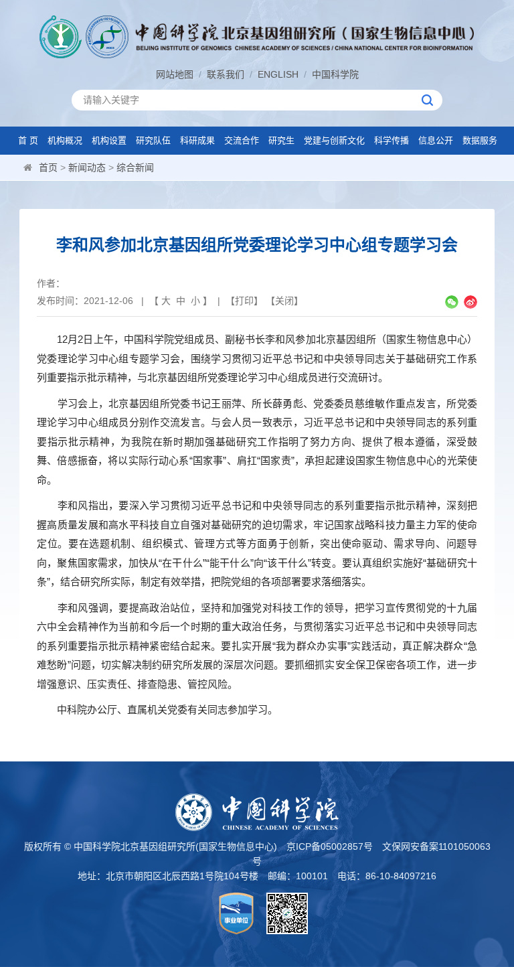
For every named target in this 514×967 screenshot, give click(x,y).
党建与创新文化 (334, 140)
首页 (48, 167)
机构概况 (65, 140)
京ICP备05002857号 (329, 846)
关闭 (284, 300)
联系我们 (225, 74)
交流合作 (241, 140)
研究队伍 (153, 140)
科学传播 (391, 140)
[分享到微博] (470, 302)
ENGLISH (278, 74)
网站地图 (174, 74)
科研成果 (197, 140)
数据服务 (479, 140)
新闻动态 (87, 167)
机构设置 (109, 140)
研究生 (281, 140)
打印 (244, 300)
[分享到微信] (451, 302)
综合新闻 (135, 167)
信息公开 (435, 140)
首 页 (28, 140)
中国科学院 (335, 74)
